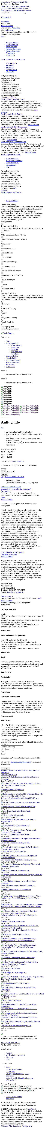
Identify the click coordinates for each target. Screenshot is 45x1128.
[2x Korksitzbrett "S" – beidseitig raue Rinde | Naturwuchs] (22, 1007)
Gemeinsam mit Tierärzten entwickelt (15, 6)
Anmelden (16, 28)
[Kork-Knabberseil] (9, 890)
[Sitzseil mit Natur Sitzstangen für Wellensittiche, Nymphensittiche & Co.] (22, 849)
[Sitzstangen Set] (8, 973)
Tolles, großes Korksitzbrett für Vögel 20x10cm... (20, 798)
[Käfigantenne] (7, 790)
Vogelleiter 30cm (22, 934)
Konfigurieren (27, 1126)
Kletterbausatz (19, 922)
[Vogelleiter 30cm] (8, 934)
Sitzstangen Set (20, 973)
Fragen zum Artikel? (9, 477)
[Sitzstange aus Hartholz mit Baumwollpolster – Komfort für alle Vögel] (22, 1015)
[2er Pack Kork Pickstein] (11, 802)
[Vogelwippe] (6, 1000)
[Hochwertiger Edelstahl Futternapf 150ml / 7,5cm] (20, 896)
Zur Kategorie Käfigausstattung (13, 59)
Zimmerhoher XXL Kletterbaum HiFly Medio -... (19, 930)
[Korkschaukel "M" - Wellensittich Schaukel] (18, 945)
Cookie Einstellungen (14, 1069)
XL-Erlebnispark (22, 983)
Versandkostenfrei (17, 461)
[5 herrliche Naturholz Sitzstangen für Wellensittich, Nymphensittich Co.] (22, 841)
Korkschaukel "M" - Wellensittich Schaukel (17, 947)
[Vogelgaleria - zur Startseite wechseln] (16, 10)
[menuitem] (22, 18)
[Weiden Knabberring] (10, 958)
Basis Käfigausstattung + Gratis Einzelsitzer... (18, 885)
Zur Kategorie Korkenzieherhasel (13, 142)
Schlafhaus (16, 968)
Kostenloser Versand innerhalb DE (14, 2)
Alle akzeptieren (15, 1126)
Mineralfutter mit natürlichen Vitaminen (14, 160)
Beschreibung (6, 489)
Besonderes (10, 364)
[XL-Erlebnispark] (8, 983)
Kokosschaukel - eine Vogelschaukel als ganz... (19, 915)
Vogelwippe (17, 1000)
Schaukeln (10, 72)
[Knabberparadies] (8, 870)
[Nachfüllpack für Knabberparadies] (15, 951)
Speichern (5, 768)
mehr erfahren (10, 97)
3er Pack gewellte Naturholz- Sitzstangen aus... (19, 860)
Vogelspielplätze (12, 356)
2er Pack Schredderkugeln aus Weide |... (16, 834)
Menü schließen (7, 26)
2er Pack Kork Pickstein (31, 802)
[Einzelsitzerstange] (9, 811)
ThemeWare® (30, 1109)
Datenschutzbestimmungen (21, 762)
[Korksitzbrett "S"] (8, 826)
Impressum (10, 1076)
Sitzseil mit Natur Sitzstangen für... (14, 851)
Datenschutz (10, 1072)
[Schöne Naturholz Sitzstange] (13, 777)
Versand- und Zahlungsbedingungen (19, 1078)
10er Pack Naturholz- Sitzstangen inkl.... (16, 979)
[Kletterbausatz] (7, 922)
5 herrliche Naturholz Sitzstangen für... (15, 843)
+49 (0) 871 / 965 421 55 (10, 1043)
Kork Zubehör (11, 358)
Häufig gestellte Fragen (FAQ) (17, 1074)
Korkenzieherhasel (13, 362)
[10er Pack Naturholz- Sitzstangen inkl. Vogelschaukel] (22, 977)
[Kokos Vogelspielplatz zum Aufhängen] (17, 962)
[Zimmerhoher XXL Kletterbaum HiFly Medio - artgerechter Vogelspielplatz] (22, 928)
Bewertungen (25, 489)
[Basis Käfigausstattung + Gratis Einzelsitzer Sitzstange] (22, 883)
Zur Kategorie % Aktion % (11, 192)
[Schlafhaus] (6, 968)
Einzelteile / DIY (12, 163)
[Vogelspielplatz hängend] (11, 1021)
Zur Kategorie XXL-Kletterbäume (14, 127)
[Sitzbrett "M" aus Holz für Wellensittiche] (17, 783)
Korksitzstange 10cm (27, 807)
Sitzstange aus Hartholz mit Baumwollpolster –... (19, 1017)
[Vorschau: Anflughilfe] (10, 406)
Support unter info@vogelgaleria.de (14, 8)
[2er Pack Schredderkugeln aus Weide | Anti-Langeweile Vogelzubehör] (22, 832)
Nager (8, 167)
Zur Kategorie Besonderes (11, 154)
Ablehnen (5, 1126)
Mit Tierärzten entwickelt (15, 1055)
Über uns (9, 1057)
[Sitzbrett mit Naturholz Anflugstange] (16, 864)
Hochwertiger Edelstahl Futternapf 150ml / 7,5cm (20, 898)
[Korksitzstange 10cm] (10, 807)
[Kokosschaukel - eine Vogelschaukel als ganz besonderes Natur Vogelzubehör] (22, 913)
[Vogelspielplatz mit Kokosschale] (14, 875)
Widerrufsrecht (11, 1080)
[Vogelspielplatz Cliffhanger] (12, 987)
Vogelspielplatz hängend (31, 1021)
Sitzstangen (10, 65)
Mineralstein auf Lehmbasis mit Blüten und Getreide (21, 907)
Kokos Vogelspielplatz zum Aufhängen (19, 963)
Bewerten (20, 477)
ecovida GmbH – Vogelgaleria (12, 552)
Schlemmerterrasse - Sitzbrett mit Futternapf (17, 941)
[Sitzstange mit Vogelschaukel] (13, 819)
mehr (3, 497)
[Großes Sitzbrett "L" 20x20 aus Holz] (16, 994)
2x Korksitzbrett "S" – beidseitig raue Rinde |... (19, 1009)
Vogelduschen (11, 165)
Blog (7, 1059)
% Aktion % (10, 367)
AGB (8, 1067)
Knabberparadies (22, 870)
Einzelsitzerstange (23, 811)
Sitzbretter (9, 68)
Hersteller (16, 489)
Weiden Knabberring (27, 958)
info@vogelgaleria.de (15, 592)
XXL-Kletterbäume (13, 360)
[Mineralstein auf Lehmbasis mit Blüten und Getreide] (21, 904)
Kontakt (9, 1053)
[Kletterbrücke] (7, 815)
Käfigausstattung (12, 343)
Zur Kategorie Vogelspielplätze (12, 99)
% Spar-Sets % (11, 63)
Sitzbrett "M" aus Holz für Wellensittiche (21, 784)
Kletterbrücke (19, 815)
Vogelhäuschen (11, 70)
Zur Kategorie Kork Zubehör (12, 114)
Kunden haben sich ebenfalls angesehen (16, 1026)
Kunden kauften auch (9, 770)
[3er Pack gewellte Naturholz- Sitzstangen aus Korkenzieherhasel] (22, 858)
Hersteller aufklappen (9, 554)
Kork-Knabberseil (24, 890)
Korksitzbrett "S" (23, 826)
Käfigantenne (19, 790)
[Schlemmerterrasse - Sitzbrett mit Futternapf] (18, 939)
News (8, 341)
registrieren (9, 30)
